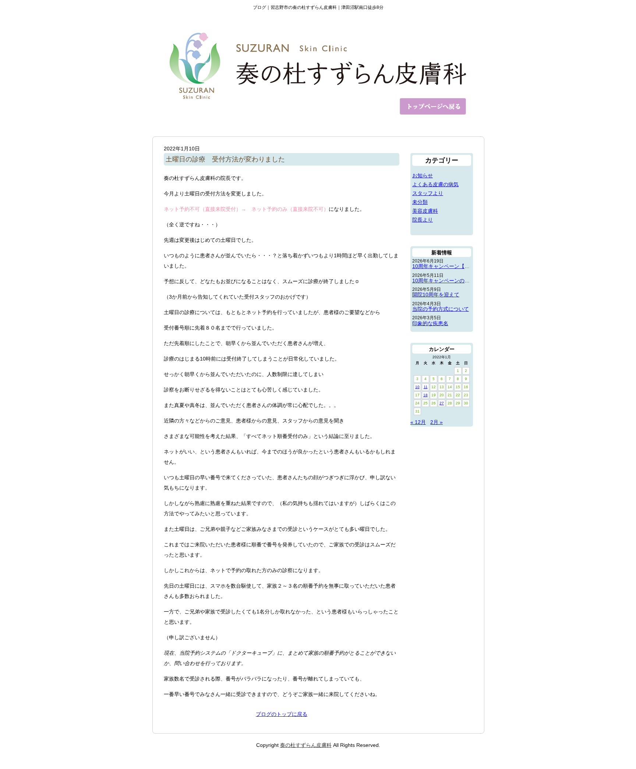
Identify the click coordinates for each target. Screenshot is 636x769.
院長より (422, 220)
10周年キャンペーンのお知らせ (448, 280)
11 (426, 387)
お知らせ (422, 175)
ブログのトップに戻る (281, 714)
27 (441, 403)
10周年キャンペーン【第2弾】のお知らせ (460, 266)
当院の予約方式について (440, 309)
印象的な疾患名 (430, 323)
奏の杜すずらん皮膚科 (306, 745)
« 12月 (418, 422)
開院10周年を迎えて (435, 294)
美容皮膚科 (425, 211)
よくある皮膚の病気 (435, 184)
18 (425, 395)
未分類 (420, 202)
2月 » (436, 422)
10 (417, 387)
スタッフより (427, 193)
